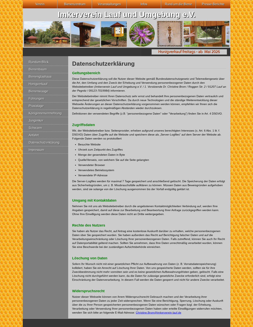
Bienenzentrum (74, 4)
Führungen (36, 98)
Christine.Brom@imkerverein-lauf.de (158, 312)
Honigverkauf (38, 84)
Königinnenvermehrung (45, 113)
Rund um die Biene (178, 4)
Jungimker (36, 120)
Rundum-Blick (39, 62)
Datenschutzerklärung (44, 142)
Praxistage (36, 106)
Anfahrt (34, 135)
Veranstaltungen (109, 4)
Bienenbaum (38, 69)
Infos (144, 4)
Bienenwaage (38, 91)
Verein (39, 4)
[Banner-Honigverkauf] (185, 55)
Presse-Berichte (213, 4)
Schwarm (35, 128)
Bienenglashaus (40, 76)
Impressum (36, 150)
